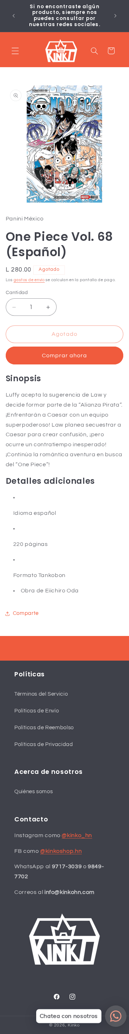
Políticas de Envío (36, 711)
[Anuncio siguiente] (115, 16)
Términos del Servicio (41, 694)
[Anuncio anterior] (14, 16)
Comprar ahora (64, 355)
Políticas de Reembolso (44, 727)
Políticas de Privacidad (43, 744)
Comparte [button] (26, 613)
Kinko (74, 1025)
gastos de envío (29, 280)
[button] (15, 51)
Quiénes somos (33, 791)
